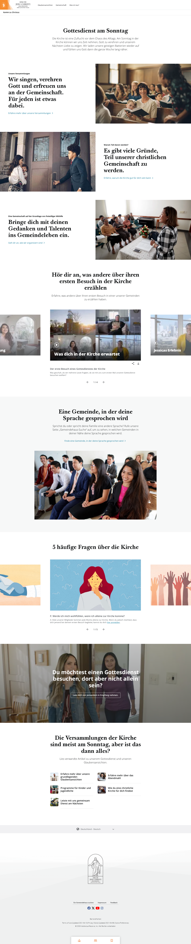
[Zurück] (87, 382)
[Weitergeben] (133, 363)
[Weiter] (103, 382)
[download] (138, 363)
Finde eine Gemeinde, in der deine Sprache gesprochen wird (93, 440)
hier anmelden (113, 622)
